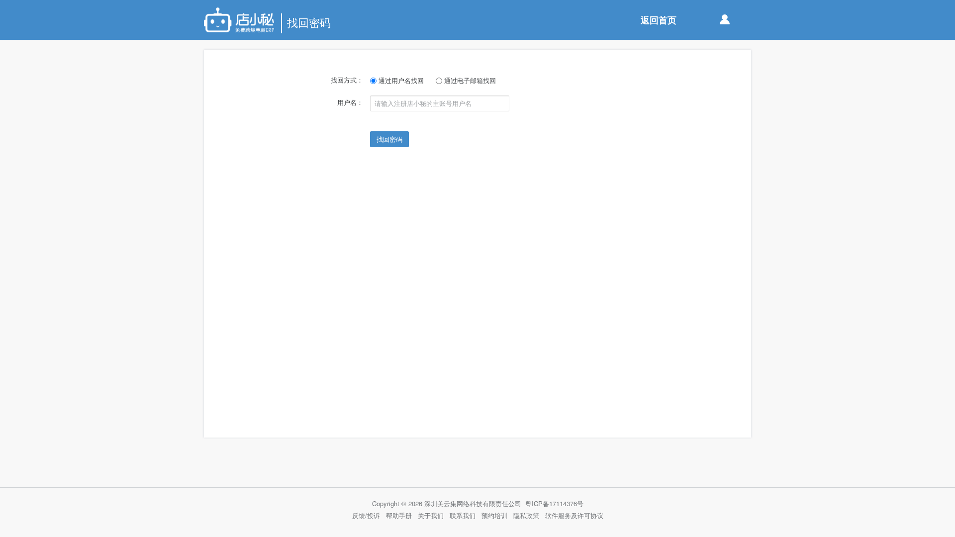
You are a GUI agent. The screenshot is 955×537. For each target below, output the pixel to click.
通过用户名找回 (400, 80)
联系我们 (463, 515)
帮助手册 (399, 515)
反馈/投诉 (366, 515)
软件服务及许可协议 (574, 515)
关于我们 (431, 515)
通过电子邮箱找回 (469, 80)
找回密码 (389, 139)
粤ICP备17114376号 (554, 503)
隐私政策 (526, 515)
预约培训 (494, 515)
